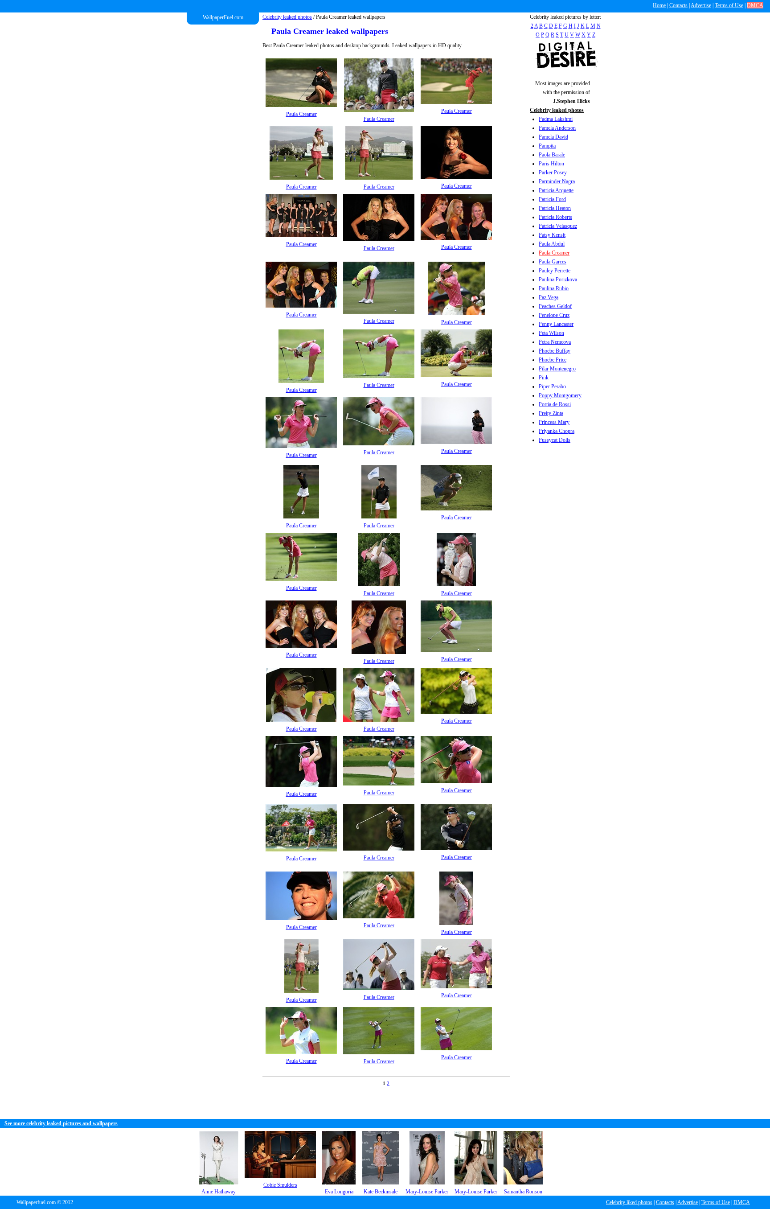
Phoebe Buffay (554, 351)
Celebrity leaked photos (287, 17)
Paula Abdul (552, 244)
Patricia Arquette (556, 190)
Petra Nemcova (555, 342)
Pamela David (553, 137)
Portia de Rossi (555, 404)
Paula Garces (552, 262)
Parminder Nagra (557, 181)
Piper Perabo (552, 386)
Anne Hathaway (218, 1191)
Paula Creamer (554, 253)
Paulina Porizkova (558, 279)
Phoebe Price (552, 360)
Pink (544, 377)
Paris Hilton (551, 163)
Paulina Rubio (554, 288)
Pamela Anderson (557, 128)
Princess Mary (554, 422)
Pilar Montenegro (557, 369)
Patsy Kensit (552, 235)
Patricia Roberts (555, 217)
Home (659, 5)
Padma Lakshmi (556, 119)
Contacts (678, 5)
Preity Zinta (551, 413)
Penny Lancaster (556, 324)
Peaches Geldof (555, 306)
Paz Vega (548, 297)
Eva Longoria (339, 1191)
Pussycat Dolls (554, 440)
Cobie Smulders (280, 1185)
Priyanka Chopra (556, 431)
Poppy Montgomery (560, 395)
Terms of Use (729, 5)
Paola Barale (552, 155)
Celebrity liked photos (629, 1202)
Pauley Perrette (554, 270)
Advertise (701, 5)
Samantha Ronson (523, 1191)
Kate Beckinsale (380, 1191)
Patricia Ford (552, 199)
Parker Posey (553, 172)
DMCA (755, 5)
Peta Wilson (551, 333)
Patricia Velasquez (558, 226)
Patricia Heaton (555, 208)
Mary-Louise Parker (426, 1191)
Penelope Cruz (554, 315)
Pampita (547, 146)
